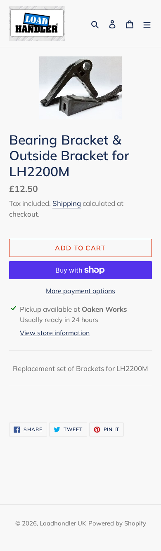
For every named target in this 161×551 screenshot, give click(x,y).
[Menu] (147, 23)
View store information (55, 333)
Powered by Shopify (117, 523)
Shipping (66, 203)
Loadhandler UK (63, 523)
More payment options (80, 291)
